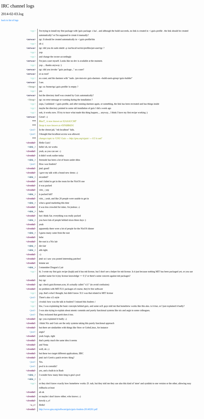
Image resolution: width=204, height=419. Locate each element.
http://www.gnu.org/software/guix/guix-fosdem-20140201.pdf (68, 409)
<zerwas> (31, 39)
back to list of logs (9, 20)
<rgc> (33, 31)
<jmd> (32, 129)
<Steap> (31, 86)
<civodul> (31, 142)
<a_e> (33, 405)
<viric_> (31, 147)
